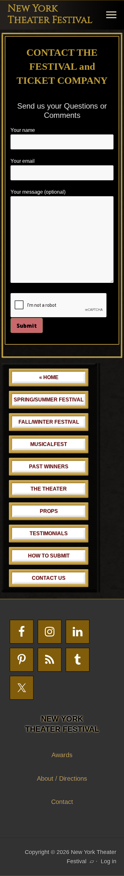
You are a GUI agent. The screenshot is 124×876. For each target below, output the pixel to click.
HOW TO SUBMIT (49, 555)
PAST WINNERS (48, 466)
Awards (62, 754)
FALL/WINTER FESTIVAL (48, 422)
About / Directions (62, 778)
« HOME (49, 377)
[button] (111, 15)
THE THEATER (49, 489)
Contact (62, 801)
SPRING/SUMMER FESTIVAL (49, 399)
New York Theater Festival (50, 14)
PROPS (49, 511)
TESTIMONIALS (49, 533)
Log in (108, 861)
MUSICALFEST (48, 444)
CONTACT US (48, 578)
